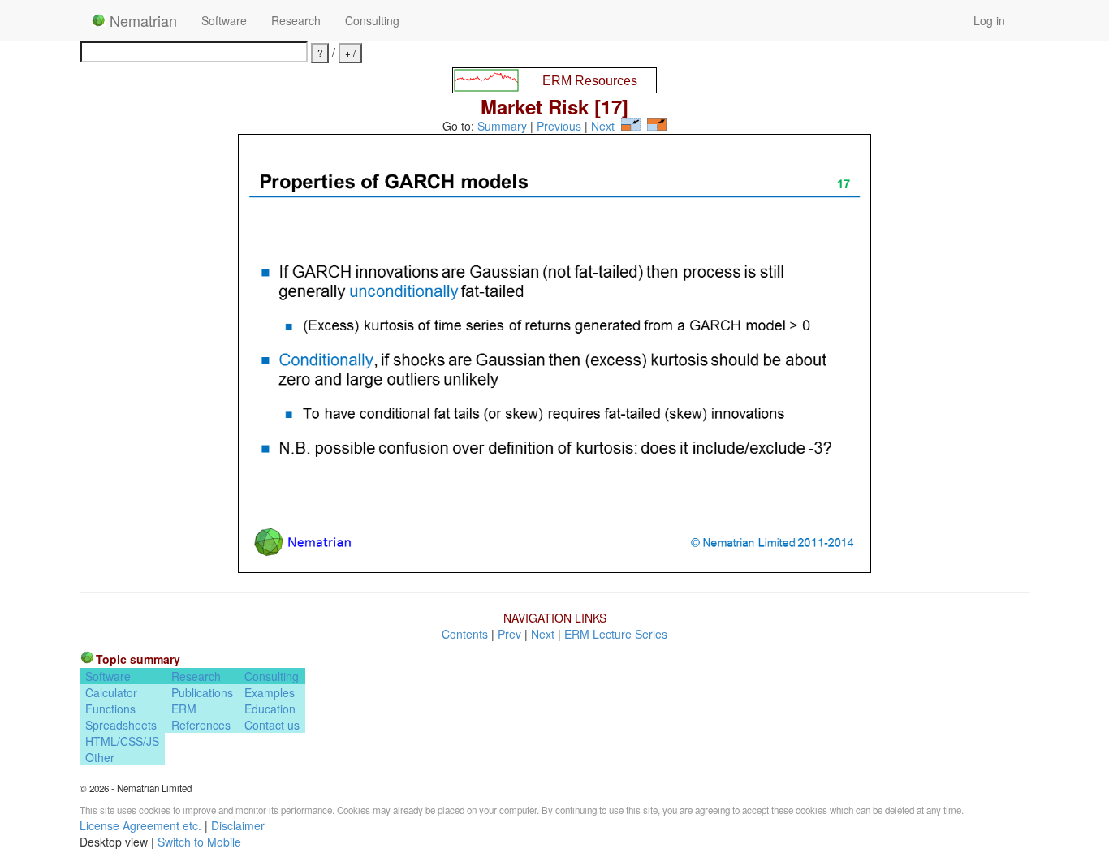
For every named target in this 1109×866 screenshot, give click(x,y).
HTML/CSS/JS (122, 741)
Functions (110, 708)
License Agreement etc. (140, 825)
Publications (202, 692)
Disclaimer (238, 825)
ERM (183, 708)
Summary (502, 126)
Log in (989, 20)
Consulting (372, 20)
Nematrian (141, 20)
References (201, 725)
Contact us (272, 725)
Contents (465, 634)
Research (296, 20)
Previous (559, 126)
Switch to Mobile (199, 842)
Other (99, 757)
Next (603, 126)
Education (270, 708)
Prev (509, 634)
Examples (269, 692)
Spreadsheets (121, 725)
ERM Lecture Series (615, 634)
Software (224, 20)
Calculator (111, 692)
